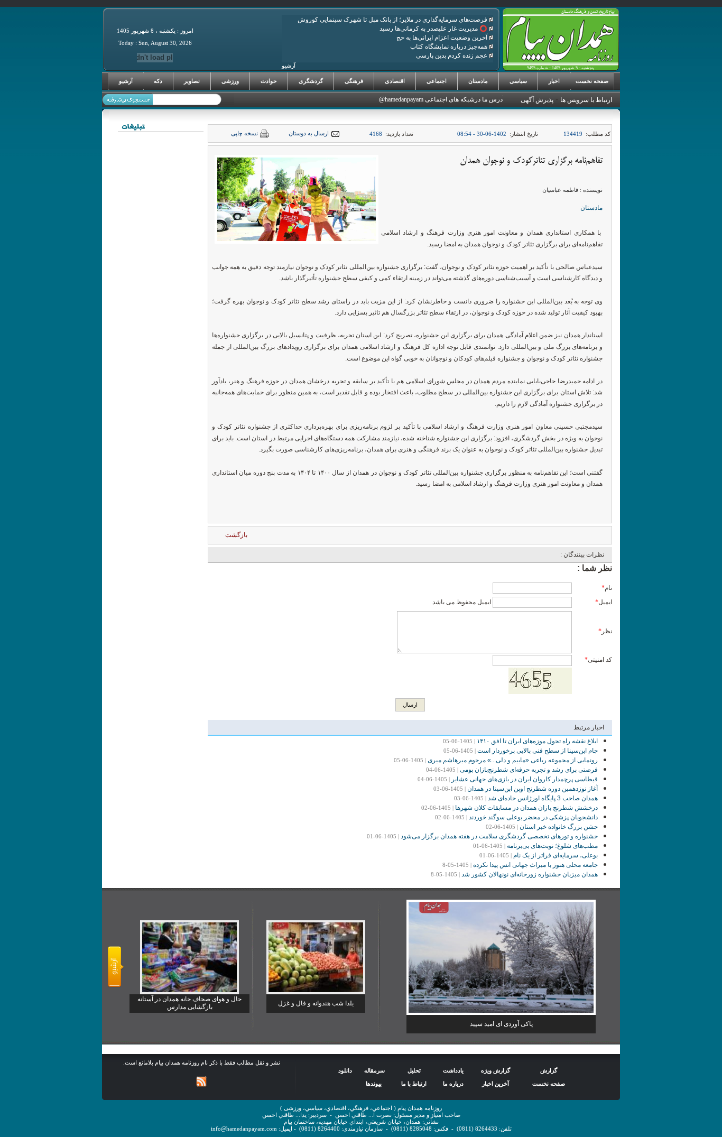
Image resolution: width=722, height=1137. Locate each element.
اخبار (554, 81)
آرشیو (126, 81)
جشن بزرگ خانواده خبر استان (559, 826)
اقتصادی (395, 81)
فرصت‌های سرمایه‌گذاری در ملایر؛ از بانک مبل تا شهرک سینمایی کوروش (393, 19)
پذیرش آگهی (537, 100)
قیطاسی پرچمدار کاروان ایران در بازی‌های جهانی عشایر (524, 779)
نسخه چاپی (244, 133)
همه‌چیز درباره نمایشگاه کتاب (449, 46)
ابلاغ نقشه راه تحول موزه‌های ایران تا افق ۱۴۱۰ (537, 741)
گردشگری (311, 81)
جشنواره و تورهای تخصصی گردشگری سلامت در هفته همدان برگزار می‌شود (499, 836)
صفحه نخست (592, 81)
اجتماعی (437, 81)
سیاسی (518, 81)
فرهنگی (354, 81)
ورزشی (230, 81)
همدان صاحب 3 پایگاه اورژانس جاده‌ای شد (543, 798)
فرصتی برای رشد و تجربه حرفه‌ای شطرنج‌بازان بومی (529, 769)
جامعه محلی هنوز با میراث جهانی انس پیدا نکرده (535, 864)
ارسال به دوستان (309, 133)
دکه (158, 81)
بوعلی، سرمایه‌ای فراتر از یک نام (555, 855)
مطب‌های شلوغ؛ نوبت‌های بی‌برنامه (552, 845)
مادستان (478, 81)
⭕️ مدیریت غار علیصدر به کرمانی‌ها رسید (434, 28)
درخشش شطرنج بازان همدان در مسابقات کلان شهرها (526, 807)
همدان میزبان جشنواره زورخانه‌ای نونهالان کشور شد (529, 874)
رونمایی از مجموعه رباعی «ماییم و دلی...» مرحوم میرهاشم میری (513, 760)
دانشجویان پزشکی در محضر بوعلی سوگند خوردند (533, 817)
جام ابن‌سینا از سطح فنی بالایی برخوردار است (537, 750)
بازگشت (236, 535)
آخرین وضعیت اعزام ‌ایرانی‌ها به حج (442, 37)
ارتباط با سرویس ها (586, 100)
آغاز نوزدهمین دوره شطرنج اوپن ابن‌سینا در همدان (532, 788)
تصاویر (192, 81)
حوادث (269, 81)
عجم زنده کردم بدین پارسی (452, 55)
